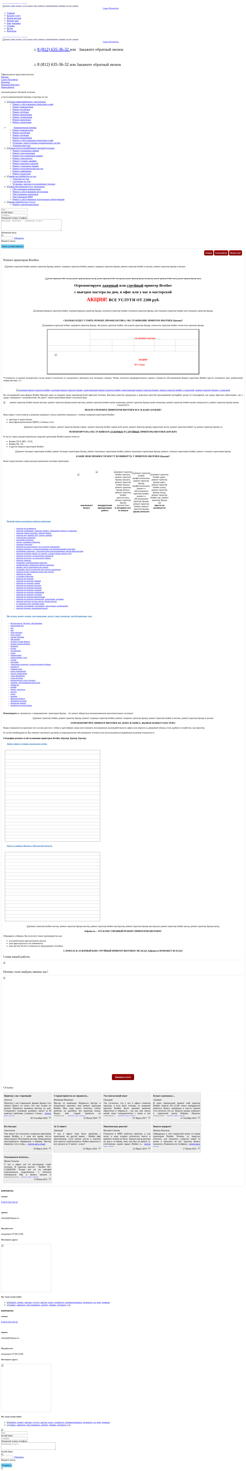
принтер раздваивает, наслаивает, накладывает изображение (42, 606)
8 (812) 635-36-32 (53, 49)
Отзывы (208, 253)
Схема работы (221, 253)
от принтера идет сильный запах (30, 604)
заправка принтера (24, 544)
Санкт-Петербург (111, 8)
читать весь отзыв (76, 1116)
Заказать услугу (123, 1077)
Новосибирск (7, 87)
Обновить (19, 238)
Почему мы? (235, 253)
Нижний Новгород (10, 84)
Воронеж (5, 82)
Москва (5, 77)
